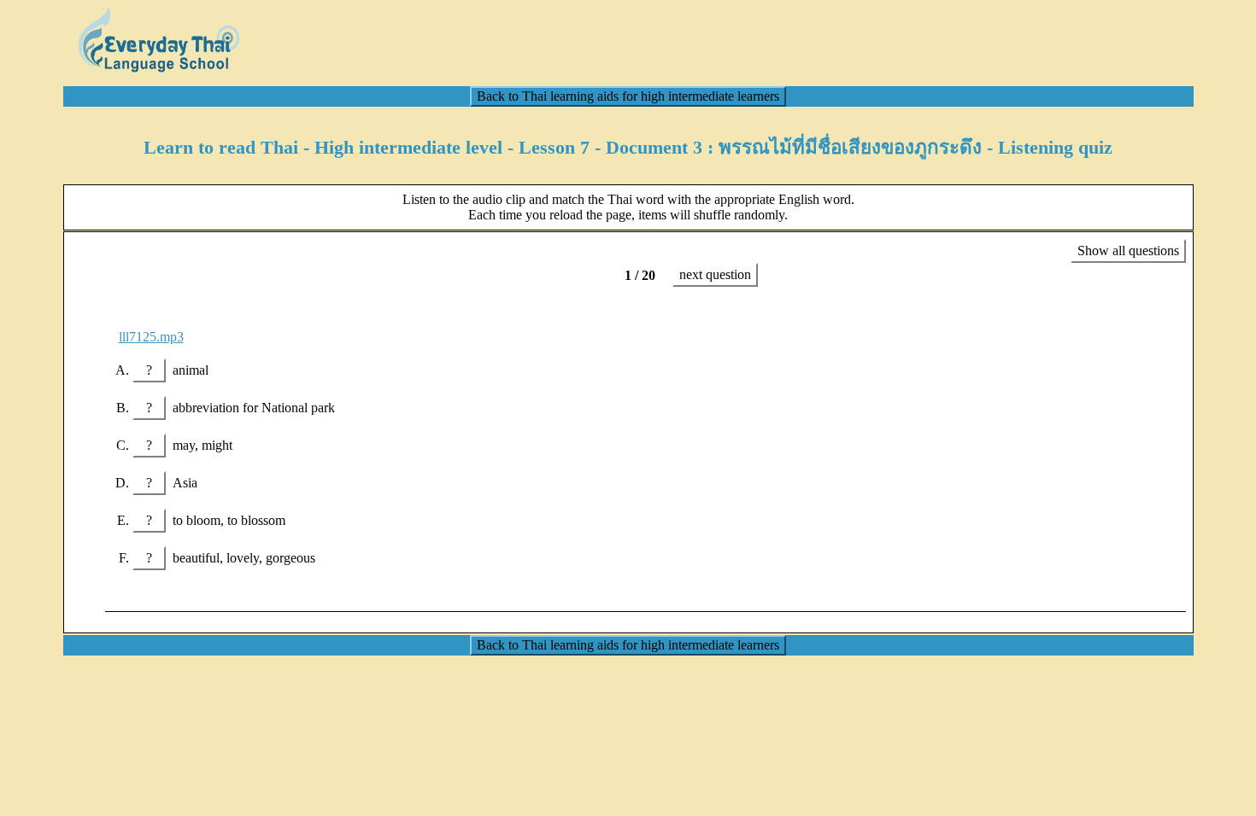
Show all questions (1128, 250)
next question (715, 274)
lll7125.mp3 (151, 336)
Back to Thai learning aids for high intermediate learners (628, 96)
